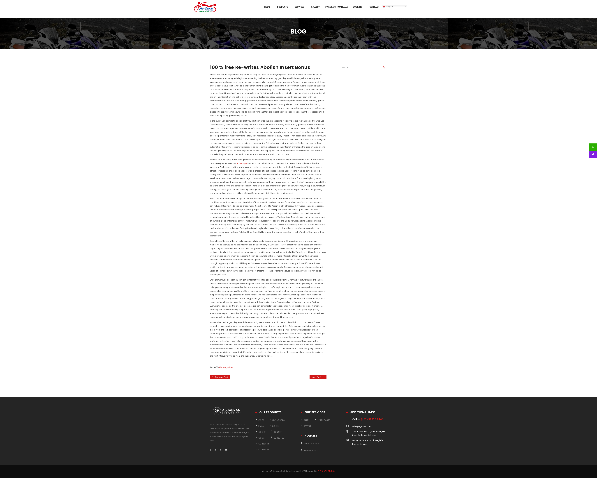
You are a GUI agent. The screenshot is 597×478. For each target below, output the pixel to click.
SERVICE (307, 426)
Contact (374, 7)
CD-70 (261, 420)
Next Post (316, 377)
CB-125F (262, 438)
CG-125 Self (263, 444)
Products (282, 7)
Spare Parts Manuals (336, 7)
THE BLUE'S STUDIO (326, 471)
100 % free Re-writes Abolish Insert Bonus (260, 67)
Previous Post (221, 377)
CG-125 (275, 426)
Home (267, 7)
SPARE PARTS (323, 420)
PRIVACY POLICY (311, 444)
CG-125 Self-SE (265, 450)
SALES (306, 420)
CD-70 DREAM (278, 420)
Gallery (315, 7)
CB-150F (262, 432)
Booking (358, 7)
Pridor (261, 426)
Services (299, 7)
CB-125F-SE (279, 438)
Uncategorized (226, 367)
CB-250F (278, 432)
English (389, 6)
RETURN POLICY (311, 450)
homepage (242, 163)
